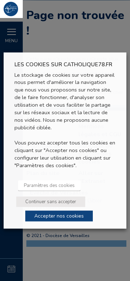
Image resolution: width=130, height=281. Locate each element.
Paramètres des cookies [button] (49, 185)
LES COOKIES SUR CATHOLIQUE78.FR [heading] (63, 65)
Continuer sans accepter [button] (50, 201)
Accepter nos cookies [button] (59, 215)
